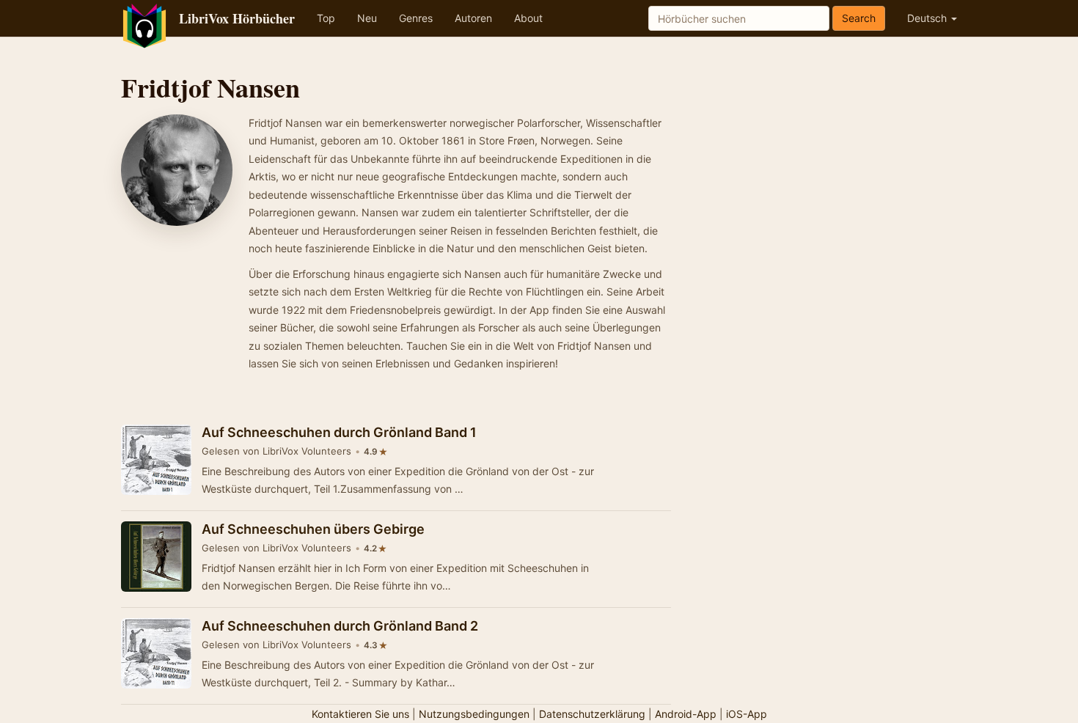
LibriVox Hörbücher (237, 18)
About (528, 18)
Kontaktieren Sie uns (360, 714)
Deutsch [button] (928, 18)
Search (859, 18)
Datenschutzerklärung (592, 714)
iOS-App (746, 714)
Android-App (685, 714)
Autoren (473, 18)
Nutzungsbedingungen (474, 714)
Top (326, 18)
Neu (367, 18)
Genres (416, 18)
